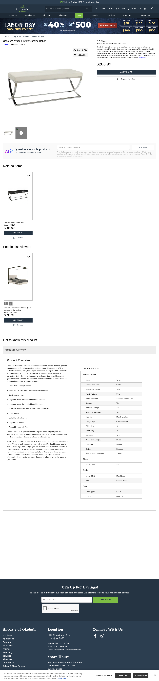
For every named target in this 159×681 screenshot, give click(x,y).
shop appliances (107, 25)
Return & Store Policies (14, 666)
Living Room (16, 37)
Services (111, 15)
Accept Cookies (141, 675)
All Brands (63, 15)
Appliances (30, 15)
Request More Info (127, 79)
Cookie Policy (62, 678)
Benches (26, 37)
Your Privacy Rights (104, 675)
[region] (79, 675)
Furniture (13, 15)
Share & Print (82, 50)
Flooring (46, 15)
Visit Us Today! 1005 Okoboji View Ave (81, 2)
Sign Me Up (105, 599)
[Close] (155, 675)
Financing (95, 15)
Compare (20, 238)
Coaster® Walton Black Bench (14, 223)
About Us (127, 15)
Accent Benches (38, 37)
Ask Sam (143, 147)
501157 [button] (22, 44)
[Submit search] (87, 8)
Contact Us (145, 15)
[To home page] (22, 8)
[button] (96, 8)
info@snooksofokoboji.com (67, 649)
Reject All (123, 675)
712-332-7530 (62, 643)
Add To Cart (126, 72)
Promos (79, 15)
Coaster (6, 44)
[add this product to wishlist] (28, 176)
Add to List (82, 55)
